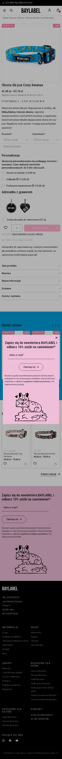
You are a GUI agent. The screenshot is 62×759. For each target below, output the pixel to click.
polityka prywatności (42, 382)
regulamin (27, 382)
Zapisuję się (29, 367)
